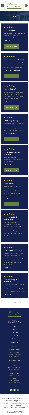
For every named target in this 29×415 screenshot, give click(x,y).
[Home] (14, 5)
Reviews (14, 339)
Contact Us (14, 342)
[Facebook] (14, 390)
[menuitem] (6, 407)
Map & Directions (14, 356)
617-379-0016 (14, 322)
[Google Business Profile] (11, 390)
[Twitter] (18, 390)
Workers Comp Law (14, 332)
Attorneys (14, 329)
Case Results (14, 336)
